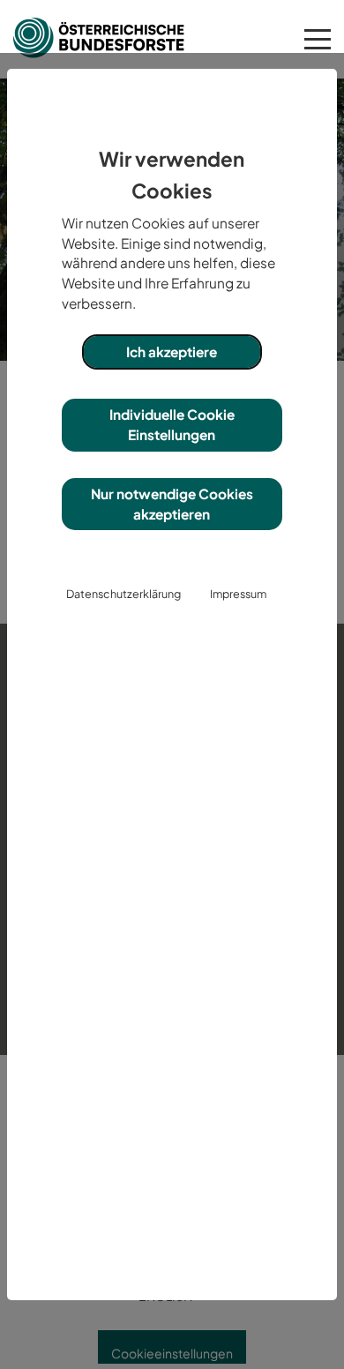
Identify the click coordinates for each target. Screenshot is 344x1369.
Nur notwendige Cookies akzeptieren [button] (172, 503)
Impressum (238, 594)
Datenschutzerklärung (123, 594)
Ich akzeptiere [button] (171, 351)
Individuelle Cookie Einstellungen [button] (172, 424)
